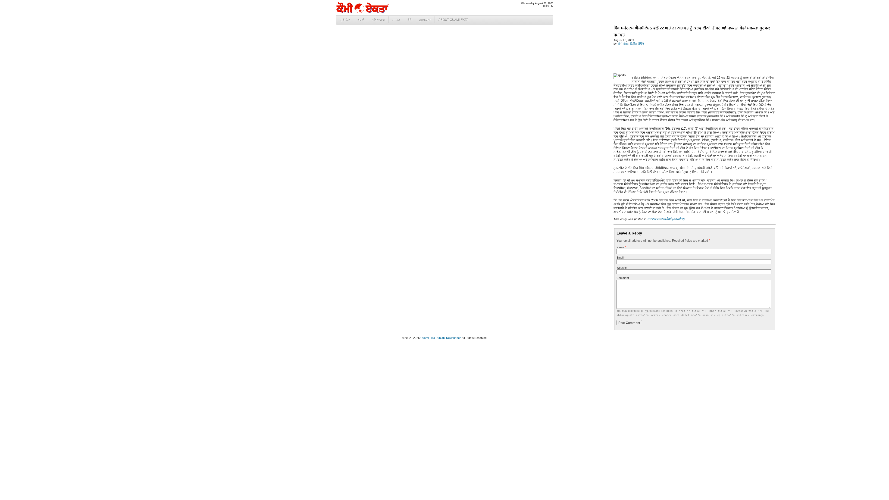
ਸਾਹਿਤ (396, 20)
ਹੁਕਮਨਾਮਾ (425, 20)
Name (621, 247)
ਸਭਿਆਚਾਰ (378, 20)
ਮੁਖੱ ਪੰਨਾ (345, 20)
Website (622, 267)
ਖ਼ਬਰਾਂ (361, 20)
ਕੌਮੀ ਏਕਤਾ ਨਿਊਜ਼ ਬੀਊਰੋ (631, 43)
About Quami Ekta (453, 20)
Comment (623, 278)
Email (621, 257)
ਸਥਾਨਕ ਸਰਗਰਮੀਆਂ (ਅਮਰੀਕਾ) (666, 219)
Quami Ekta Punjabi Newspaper (440, 338)
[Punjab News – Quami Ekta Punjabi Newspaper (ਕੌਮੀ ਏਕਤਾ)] (362, 12)
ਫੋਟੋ (409, 20)
